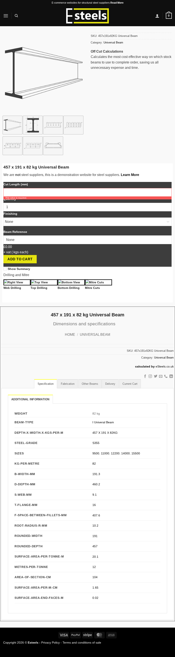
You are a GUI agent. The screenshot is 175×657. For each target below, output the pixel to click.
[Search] (16, 16)
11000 (105, 453)
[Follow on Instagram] (150, 376)
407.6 (96, 515)
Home (70, 334)
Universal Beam (113, 42)
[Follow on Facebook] (145, 376)
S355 (95, 443)
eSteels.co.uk (165, 366)
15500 (135, 453)
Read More (117, 2)
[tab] (45, 383)
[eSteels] (87, 16)
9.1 (94, 494)
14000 (125, 453)
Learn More (130, 175)
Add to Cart (19, 259)
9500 (95, 453)
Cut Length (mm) (15, 184)
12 (94, 567)
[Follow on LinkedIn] (171, 376)
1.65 (95, 587)
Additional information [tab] (30, 399)
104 (95, 577)
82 (94, 463)
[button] (5, 15)
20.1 (95, 556)
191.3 (96, 474)
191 (95, 536)
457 (95, 546)
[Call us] (166, 376)
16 (94, 505)
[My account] (157, 15)
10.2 (95, 525)
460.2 (96, 484)
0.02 (95, 597)
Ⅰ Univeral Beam (103, 422)
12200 (115, 453)
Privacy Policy (50, 642)
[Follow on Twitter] (155, 376)
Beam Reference (15, 231)
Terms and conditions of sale (82, 642)
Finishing (10, 213)
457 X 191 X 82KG (105, 432)
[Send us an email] (160, 376)
